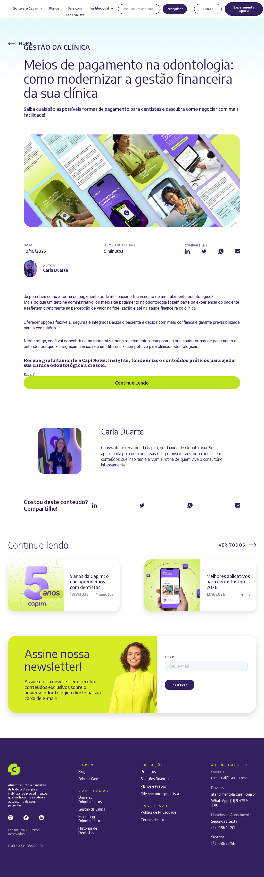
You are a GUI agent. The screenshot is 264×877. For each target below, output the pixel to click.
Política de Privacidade (158, 812)
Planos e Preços (153, 786)
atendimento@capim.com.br (233, 794)
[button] (28, 9)
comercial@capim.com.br (230, 778)
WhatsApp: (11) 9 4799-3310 (230, 803)
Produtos (148, 772)
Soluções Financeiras (157, 779)
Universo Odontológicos (90, 799)
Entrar (208, 9)
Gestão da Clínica (57, 47)
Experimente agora (243, 9)
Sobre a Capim (89, 779)
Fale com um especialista (160, 794)
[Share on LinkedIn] (187, 250)
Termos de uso (152, 820)
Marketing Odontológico (89, 819)
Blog (81, 772)
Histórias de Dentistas (87, 830)
